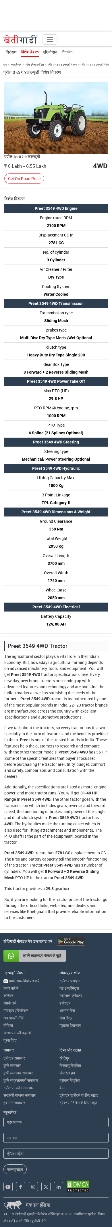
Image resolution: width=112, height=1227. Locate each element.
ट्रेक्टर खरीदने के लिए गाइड (79, 1095)
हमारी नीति (22, 1220)
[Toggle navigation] (50, 39)
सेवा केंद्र (65, 1018)
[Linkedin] (58, 1186)
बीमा (62, 1087)
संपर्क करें (9, 1003)
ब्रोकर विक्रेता (69, 1080)
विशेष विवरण (30, 52)
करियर (8, 995)
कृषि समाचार (12, 1065)
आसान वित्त (67, 1010)
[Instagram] (33, 1186)
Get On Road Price (24, 178)
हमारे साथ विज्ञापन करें (21, 980)
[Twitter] (46, 1186)
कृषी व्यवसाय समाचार (18, 1073)
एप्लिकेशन (50, 52)
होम (5, 64)
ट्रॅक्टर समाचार (14, 1058)
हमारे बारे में (10, 988)
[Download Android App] (71, 941)
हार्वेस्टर (64, 1003)
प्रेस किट (10, 1040)
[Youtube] (8, 1186)
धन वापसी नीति (13, 1018)
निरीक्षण (11, 52)
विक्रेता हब (67, 1073)
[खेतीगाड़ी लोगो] (20, 39)
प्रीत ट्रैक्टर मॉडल (34, 64)
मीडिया (8, 1025)
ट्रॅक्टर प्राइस (69, 980)
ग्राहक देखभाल (70, 1025)
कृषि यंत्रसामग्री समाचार (20, 1080)
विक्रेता (67, 52)
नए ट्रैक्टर (16, 64)
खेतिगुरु (64, 1058)
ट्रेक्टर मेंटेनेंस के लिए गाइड (78, 1102)
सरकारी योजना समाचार (19, 1095)
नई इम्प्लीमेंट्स (69, 988)
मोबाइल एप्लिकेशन (15, 1010)
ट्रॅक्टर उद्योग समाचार (18, 1087)
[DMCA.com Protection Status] (78, 1186)
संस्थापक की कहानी (17, 1032)
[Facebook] (20, 1186)
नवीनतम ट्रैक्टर (70, 995)
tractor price (66, 899)
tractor (47, 674)
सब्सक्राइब (15, 1169)
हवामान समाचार (14, 1102)
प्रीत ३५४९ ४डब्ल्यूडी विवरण (62, 64)
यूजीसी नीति (39, 1220)
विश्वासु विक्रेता (70, 1065)
